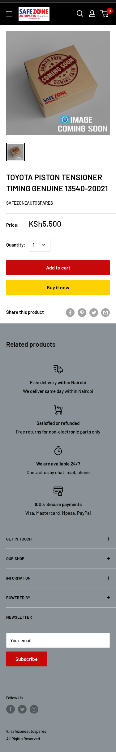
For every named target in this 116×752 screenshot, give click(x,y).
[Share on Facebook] (70, 312)
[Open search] (80, 13)
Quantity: (15, 244)
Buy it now (58, 287)
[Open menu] (9, 13)
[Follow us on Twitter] (22, 709)
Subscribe (26, 659)
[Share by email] (105, 312)
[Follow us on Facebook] (10, 709)
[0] (105, 13)
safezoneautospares (29, 203)
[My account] (92, 13)
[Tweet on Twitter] (93, 312)
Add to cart (58, 267)
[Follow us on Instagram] (34, 709)
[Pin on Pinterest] (82, 312)
